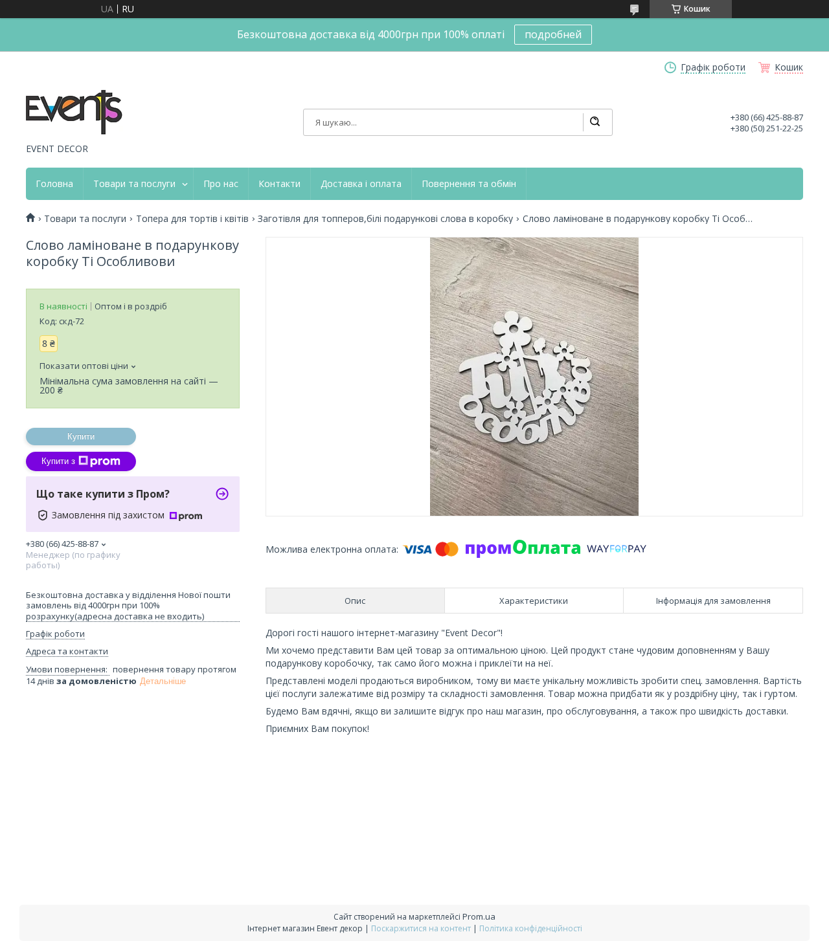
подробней (553, 34)
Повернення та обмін (469, 184)
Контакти (279, 184)
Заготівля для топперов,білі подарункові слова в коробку (385, 219)
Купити (81, 436)
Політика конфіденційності (530, 928)
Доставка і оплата (361, 184)
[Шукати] (594, 122)
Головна (54, 184)
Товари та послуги (134, 184)
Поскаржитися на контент (421, 928)
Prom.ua (478, 916)
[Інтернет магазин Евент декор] (74, 113)
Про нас (220, 184)
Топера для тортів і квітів (192, 219)
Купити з (58, 461)
